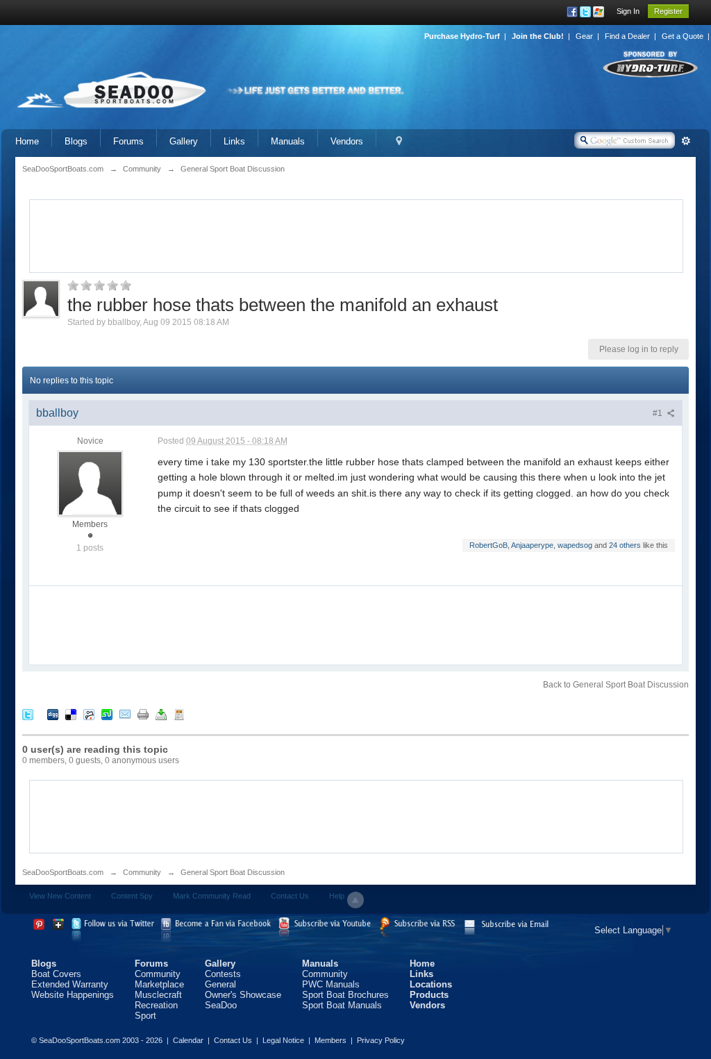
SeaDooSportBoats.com (62, 872)
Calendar (188, 1040)
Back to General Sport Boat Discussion (616, 685)
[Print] (143, 714)
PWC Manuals (331, 984)
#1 (658, 413)
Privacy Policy (381, 1040)
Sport (145, 1015)
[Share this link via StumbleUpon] (106, 714)
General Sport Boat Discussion (233, 872)
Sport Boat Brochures (345, 995)
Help (336, 896)
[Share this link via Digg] (52, 714)
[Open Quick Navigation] (398, 141)
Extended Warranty (69, 984)
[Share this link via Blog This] (179, 714)
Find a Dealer (627, 36)
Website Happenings (72, 995)
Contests (223, 974)
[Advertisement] (356, 234)
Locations (431, 984)
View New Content (60, 896)
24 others (625, 545)
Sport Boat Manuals (342, 1005)
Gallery (183, 141)
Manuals (288, 141)
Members (330, 1040)
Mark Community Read (212, 896)
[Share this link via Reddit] (88, 714)
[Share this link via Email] (125, 714)
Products (429, 995)
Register (668, 11)
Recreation (156, 1005)
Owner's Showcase (243, 995)
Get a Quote (682, 36)
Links (234, 141)
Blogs (76, 141)
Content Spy (132, 896)
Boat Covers (56, 974)
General (220, 984)
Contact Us (290, 896)
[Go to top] (355, 900)
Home (27, 141)
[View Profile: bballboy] (90, 482)
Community (142, 872)
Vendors (347, 141)
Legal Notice (283, 1040)
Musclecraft (158, 995)
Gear (584, 36)
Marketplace (159, 984)
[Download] (161, 714)
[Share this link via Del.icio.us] (70, 714)
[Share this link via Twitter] (27, 714)
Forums (128, 141)
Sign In (628, 11)
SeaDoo (221, 1005)
